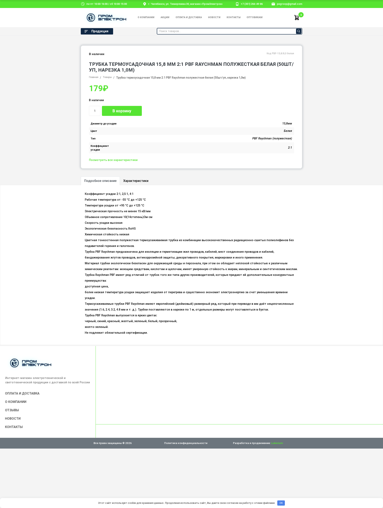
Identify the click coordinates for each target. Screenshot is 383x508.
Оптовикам (255, 17)
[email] (273, 3)
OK (281, 502)
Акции (165, 17)
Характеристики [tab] (135, 181)
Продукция (99, 31)
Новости (214, 17)
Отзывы (12, 410)
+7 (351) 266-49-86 (252, 3)
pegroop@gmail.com (289, 3)
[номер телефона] (237, 3)
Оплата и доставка (189, 17)
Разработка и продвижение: (258, 443)
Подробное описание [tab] (100, 181)
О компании (146, 17)
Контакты (234, 17)
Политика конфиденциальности (185, 443)
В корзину (122, 111)
